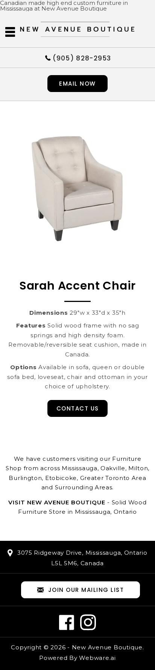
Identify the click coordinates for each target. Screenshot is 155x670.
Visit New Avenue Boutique (56, 502)
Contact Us (77, 408)
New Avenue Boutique (107, 647)
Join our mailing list (86, 590)
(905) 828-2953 (82, 58)
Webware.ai (97, 657)
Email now (77, 84)
